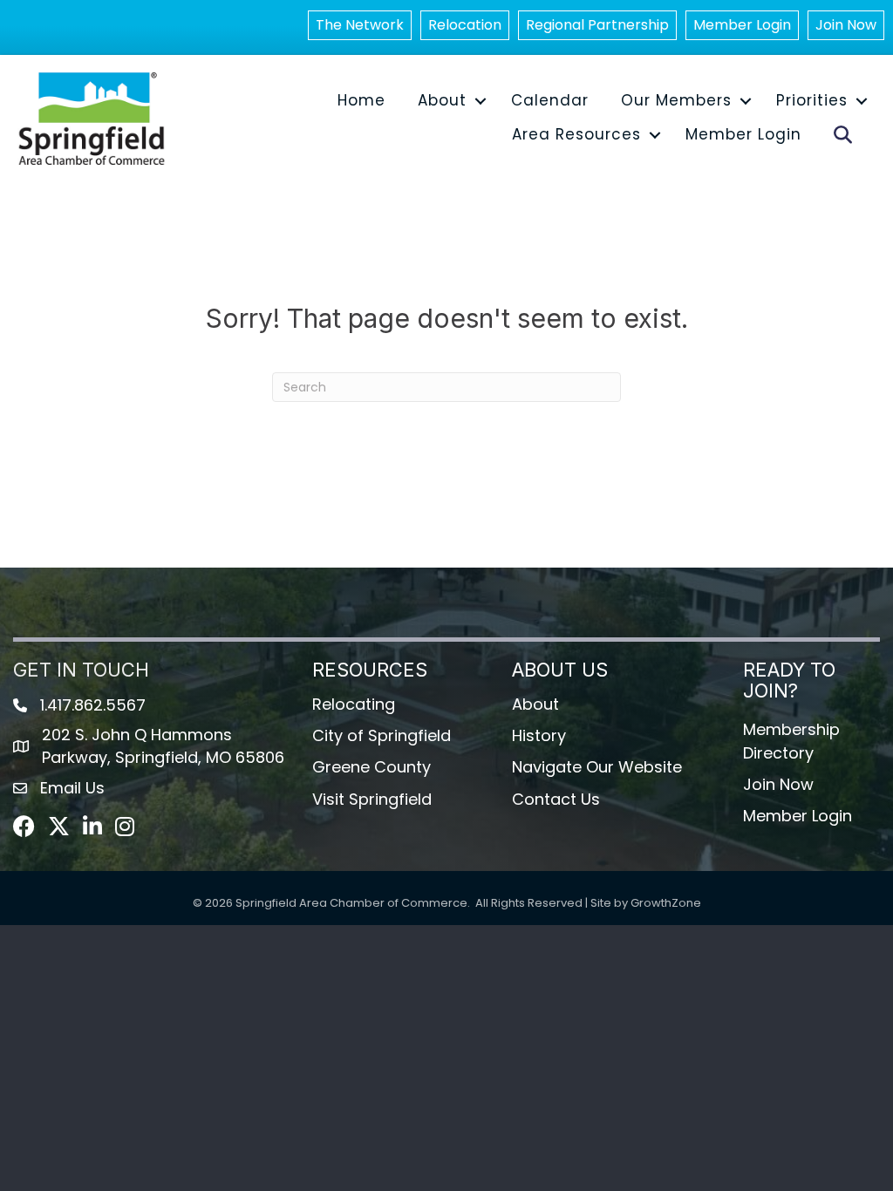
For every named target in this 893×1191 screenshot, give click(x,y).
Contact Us (556, 799)
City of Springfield (381, 735)
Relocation (464, 25)
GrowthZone (666, 903)
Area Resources (576, 134)
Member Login (742, 25)
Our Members (676, 100)
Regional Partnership (597, 25)
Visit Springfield (372, 799)
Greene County (371, 767)
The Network (360, 25)
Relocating (353, 704)
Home (361, 100)
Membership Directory (791, 740)
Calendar (550, 100)
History (539, 735)
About (442, 100)
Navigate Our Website (597, 767)
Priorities (812, 100)
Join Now (845, 25)
